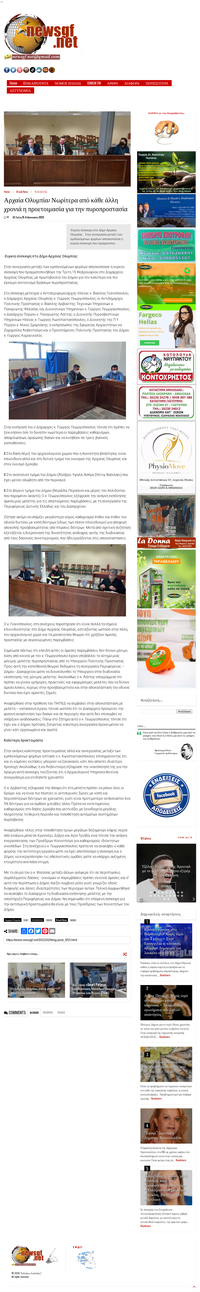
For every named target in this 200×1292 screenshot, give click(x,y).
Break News (22, 191)
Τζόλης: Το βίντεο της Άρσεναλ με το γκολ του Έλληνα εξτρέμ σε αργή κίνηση (166, 870)
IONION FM (94, 83)
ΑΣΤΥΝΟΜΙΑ (20, 90)
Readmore (167, 886)
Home (13, 83)
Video (145, 838)
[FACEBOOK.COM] (7, 71)
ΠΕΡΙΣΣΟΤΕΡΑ (157, 83)
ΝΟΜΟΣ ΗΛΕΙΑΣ (68, 83)
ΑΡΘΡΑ (112, 83)
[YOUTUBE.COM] (20, 71)
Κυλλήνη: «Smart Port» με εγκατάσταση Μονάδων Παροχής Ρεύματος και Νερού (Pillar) (95, 988)
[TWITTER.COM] (13, 71)
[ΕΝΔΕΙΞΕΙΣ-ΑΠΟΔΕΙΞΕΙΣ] (45, 71)
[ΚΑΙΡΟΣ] (39, 71)
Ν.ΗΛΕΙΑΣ (41, 191)
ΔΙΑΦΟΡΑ (131, 83)
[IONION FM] (52, 71)
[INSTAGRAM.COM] (26, 71)
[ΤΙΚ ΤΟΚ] (33, 71)
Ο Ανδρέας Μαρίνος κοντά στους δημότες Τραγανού (33, 990)
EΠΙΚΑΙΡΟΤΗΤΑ (35, 83)
